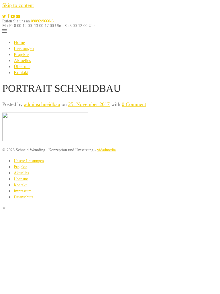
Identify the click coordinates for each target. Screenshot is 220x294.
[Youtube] (13, 16)
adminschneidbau (42, 104)
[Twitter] (4, 16)
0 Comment (134, 104)
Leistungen (24, 48)
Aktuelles (22, 60)
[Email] (18, 16)
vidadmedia (106, 150)
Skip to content (18, 5)
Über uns (22, 66)
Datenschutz (23, 197)
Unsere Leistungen (29, 161)
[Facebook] (8, 16)
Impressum (23, 191)
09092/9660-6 (42, 21)
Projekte (21, 54)
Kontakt (21, 72)
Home (19, 42)
